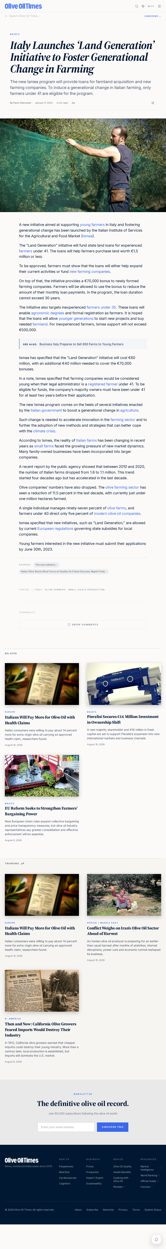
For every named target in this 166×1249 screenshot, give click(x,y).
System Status (153, 1209)
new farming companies (90, 271)
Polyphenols (66, 1166)
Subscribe (92, 1209)
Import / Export (94, 1177)
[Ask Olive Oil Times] (156, 1239)
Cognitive (64, 1183)
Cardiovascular (68, 1177)
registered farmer (103, 384)
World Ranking (148, 1175)
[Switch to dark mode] (143, 6)
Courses (145, 1186)
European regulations (55, 528)
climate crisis (44, 431)
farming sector (123, 419)
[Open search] (136, 6)
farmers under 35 (101, 307)
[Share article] (153, 103)
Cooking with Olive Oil (120, 1179)
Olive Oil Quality (122, 1166)
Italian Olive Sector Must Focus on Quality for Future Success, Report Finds (63, 571)
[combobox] (74, 16)
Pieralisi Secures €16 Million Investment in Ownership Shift (123, 719)
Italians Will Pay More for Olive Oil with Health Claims (40, 720)
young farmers (92, 224)
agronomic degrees (47, 313)
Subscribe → (153, 16)
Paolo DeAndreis (22, 102)
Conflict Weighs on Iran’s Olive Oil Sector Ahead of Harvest (123, 931)
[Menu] (159, 6)
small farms (44, 446)
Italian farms (86, 440)
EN (152, 6)
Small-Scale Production (86, 589)
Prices (90, 1166)
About (78, 1209)
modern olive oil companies (117, 513)
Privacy (123, 1209)
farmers (25, 251)
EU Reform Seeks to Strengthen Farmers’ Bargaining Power (41, 811)
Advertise (108, 1209)
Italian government (46, 410)
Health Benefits (122, 1172)
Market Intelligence (147, 1168)
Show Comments (85, 624)
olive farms (116, 508)
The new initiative (45, 564)
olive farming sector (122, 487)
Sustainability (94, 1183)
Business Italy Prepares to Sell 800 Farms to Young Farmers (81, 344)
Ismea (87, 236)
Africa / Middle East (102, 923)
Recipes (117, 1186)
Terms (136, 1209)
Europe (10, 712)
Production (92, 1172)
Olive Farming (55, 589)
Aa (73, 102)
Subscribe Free (112, 1127)
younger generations (76, 318)
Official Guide (148, 1181)
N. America (13, 1018)
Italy (38, 589)
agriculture (129, 410)
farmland (40, 324)
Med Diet (64, 1172)
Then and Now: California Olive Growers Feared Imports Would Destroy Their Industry (40, 1029)
